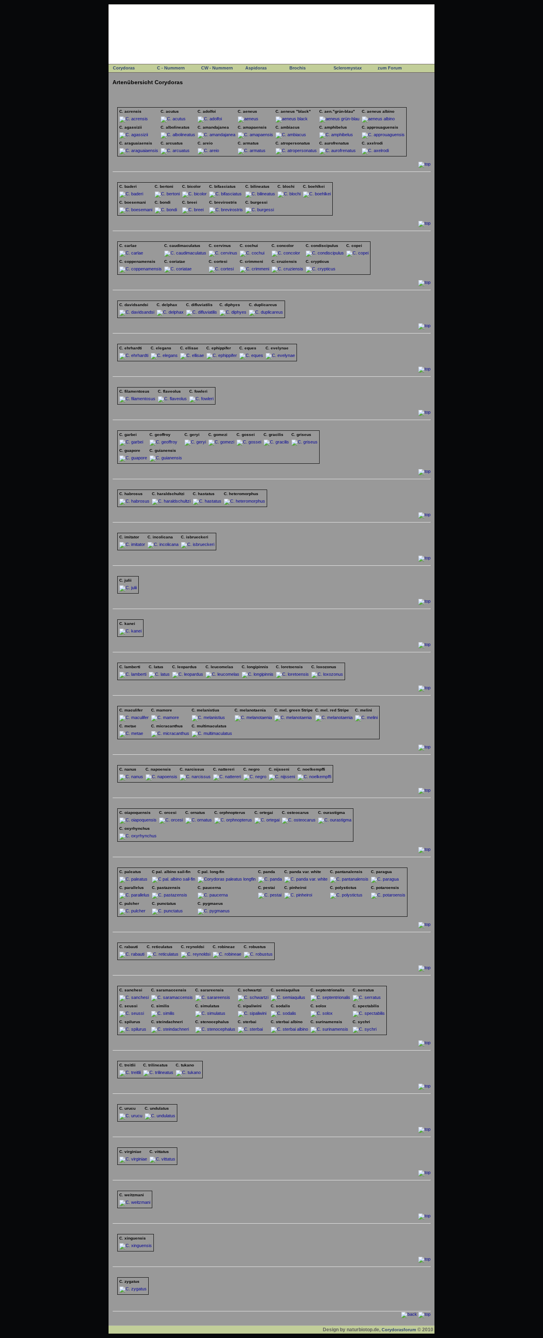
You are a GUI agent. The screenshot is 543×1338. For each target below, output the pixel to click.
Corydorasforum (399, 1329)
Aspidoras (256, 68)
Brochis (297, 68)
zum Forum (390, 68)
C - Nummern (171, 68)
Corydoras (124, 68)
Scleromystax (348, 68)
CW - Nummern (217, 68)
